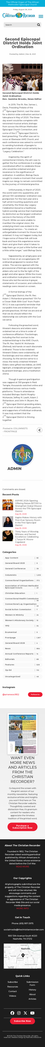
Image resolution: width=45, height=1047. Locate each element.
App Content (22, 558)
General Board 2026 (21, 643)
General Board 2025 (21, 563)
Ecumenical (21, 632)
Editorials (22, 659)
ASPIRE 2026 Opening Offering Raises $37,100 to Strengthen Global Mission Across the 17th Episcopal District (28, 506)
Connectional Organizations (22, 580)
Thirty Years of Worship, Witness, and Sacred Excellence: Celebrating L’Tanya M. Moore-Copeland (27, 536)
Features (22, 665)
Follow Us (35, 694)
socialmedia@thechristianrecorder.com (24, 929)
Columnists (20, 428)
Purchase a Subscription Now (22, 827)
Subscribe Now (22, 1021)
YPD (22, 626)
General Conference (22, 568)
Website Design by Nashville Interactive (26, 1037)
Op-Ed (22, 670)
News (22, 648)
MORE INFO (22, 908)
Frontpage (10, 431)
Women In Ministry (22, 615)
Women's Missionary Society (21, 620)
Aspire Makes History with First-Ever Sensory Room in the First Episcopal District (28, 521)
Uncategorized (22, 676)
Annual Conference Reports (21, 654)
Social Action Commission (21, 609)
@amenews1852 (10, 694)
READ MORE (22, 866)
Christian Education (21, 593)
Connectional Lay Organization (22, 604)
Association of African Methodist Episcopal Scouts (22, 587)
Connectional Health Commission (22, 599)
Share (39, 430)
